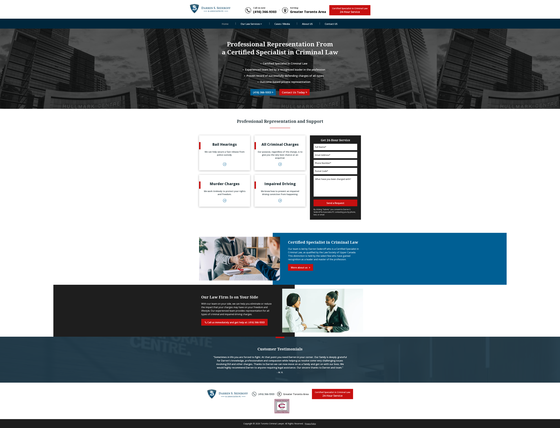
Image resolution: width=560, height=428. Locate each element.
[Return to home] (229, 393)
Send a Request (335, 203)
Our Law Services (250, 24)
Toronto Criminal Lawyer (272, 423)
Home (225, 24)
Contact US (331, 24)
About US (307, 24)
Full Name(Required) (335, 144)
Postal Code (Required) (335, 168)
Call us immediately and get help (236, 322)
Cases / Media (282, 24)
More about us (299, 267)
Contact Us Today (293, 92)
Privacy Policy (310, 423)
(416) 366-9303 (262, 92)
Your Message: (335, 176)
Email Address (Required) (335, 152)
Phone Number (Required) (335, 160)
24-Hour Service (350, 10)
